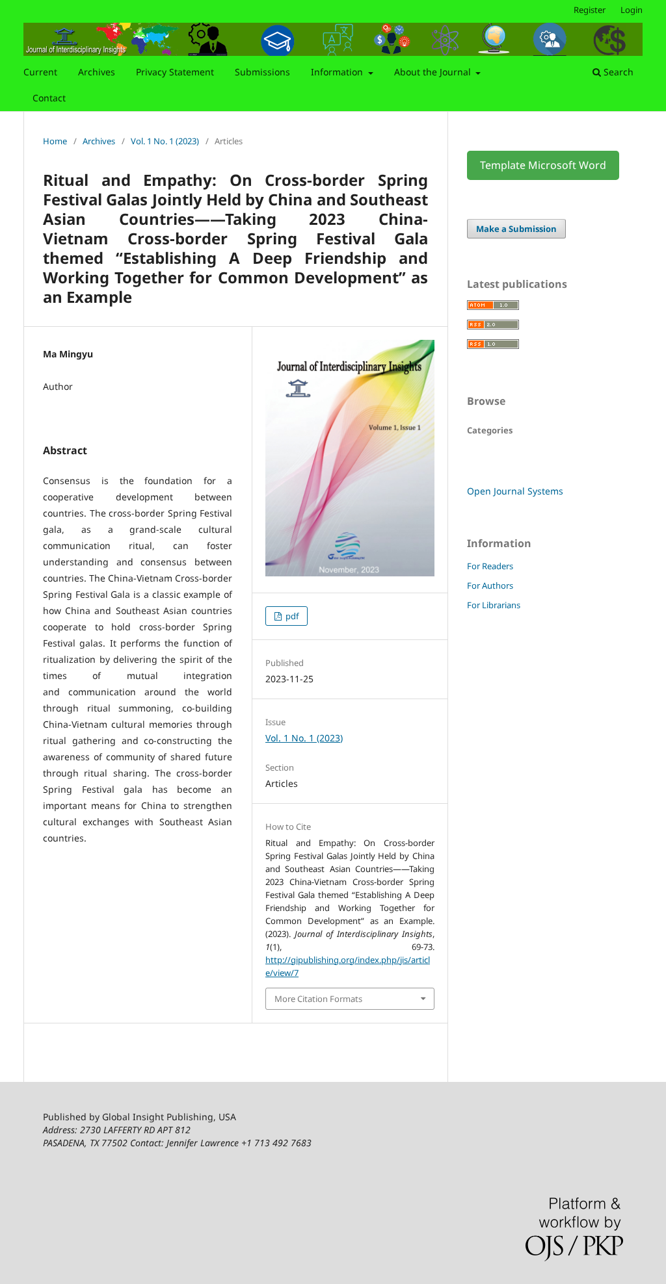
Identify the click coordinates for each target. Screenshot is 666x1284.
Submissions (262, 72)
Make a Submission (516, 229)
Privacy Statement (175, 72)
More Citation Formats (318, 999)
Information (338, 72)
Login (631, 10)
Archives (96, 72)
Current (40, 72)
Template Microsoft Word (543, 165)
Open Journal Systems (515, 491)
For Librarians (493, 605)
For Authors (490, 585)
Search (617, 72)
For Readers (490, 566)
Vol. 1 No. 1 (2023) (165, 141)
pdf (291, 616)
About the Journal (433, 72)
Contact (49, 98)
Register (590, 10)
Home (55, 141)
